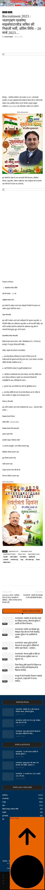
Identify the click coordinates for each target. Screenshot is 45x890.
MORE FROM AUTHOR (31, 611)
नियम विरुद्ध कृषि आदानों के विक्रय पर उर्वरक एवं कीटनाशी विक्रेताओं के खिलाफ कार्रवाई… (28, 667)
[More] (36, 45)
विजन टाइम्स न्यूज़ (30, 559)
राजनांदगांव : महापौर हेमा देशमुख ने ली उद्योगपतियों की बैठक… (33, 596)
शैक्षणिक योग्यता (6, 562)
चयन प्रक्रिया (23, 557)
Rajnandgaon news (33, 554)
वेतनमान (38, 559)
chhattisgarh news (26, 551)
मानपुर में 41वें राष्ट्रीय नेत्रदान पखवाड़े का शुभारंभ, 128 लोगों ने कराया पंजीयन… (28, 678)
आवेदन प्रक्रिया (13, 557)
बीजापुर (10, 12)
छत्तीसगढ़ (5, 12)
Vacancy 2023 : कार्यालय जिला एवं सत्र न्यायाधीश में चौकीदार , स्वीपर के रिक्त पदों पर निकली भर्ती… (12, 598)
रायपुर (22, 559)
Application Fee (13, 551)
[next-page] (7, 686)
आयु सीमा (5, 557)
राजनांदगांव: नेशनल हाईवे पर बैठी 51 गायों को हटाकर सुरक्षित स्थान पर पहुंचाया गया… (27, 656)
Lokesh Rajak (8, 36)
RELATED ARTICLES (13, 611)
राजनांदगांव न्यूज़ (14, 559)
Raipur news (22, 554)
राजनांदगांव (5, 559)
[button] (4, 3)
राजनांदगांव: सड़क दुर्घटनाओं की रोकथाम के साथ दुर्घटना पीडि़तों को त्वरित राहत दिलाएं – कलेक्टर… (27, 645)
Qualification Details (9, 554)
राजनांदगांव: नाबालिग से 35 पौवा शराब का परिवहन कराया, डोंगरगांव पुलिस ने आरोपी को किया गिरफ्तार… (28, 621)
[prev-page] (3, 686)
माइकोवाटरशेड (32, 557)
